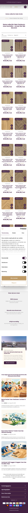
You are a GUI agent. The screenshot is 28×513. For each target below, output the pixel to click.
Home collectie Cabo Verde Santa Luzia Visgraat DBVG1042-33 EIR (20, 187)
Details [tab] (14, 233)
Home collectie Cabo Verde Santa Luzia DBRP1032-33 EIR (20, 108)
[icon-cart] (22, 7)
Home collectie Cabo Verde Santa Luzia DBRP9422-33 (7, 82)
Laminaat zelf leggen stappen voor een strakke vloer (13, 463)
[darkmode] (25, 7)
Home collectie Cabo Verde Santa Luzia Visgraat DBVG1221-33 (20, 134)
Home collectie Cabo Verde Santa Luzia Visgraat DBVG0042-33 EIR (7, 187)
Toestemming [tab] (5, 233)
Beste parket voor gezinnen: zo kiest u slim (13, 400)
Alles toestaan (14, 278)
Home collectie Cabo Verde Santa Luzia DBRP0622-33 (20, 82)
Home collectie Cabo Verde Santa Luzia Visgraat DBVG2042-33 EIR (7, 214)
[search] (4, 7)
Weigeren (14, 282)
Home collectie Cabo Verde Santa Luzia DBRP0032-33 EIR (7, 108)
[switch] (24, 262)
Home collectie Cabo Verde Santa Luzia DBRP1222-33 (20, 56)
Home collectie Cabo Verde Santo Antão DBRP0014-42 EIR (20, 214)
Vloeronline (15, 508)
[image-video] (14, 343)
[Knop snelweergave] (12, 47)
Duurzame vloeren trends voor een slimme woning (12, 431)
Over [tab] (23, 233)
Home (6, 18)
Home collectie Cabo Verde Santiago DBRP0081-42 (7, 56)
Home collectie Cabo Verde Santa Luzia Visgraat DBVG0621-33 (20, 160)
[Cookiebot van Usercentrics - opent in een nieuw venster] (20, 229)
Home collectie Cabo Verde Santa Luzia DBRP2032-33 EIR (7, 134)
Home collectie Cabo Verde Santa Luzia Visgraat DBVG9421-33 (7, 160)
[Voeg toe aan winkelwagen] (12, 50)
